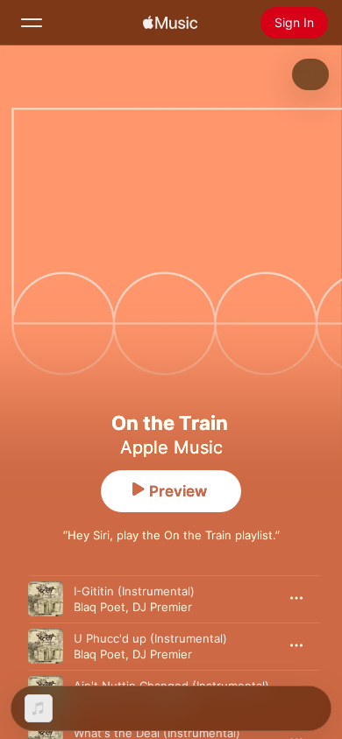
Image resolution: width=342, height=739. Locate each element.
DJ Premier (162, 607)
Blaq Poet (99, 607)
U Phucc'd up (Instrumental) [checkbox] (150, 638)
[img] (170, 23)
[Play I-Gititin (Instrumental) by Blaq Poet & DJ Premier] (45, 598)
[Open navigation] (31, 23)
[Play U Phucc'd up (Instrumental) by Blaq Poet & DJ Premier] (45, 646)
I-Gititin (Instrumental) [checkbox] (134, 591)
